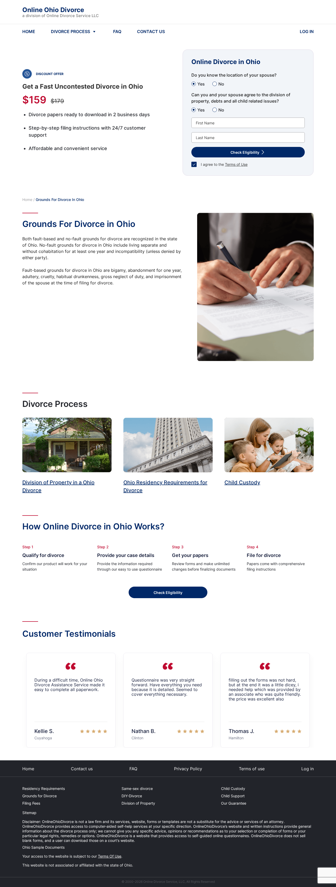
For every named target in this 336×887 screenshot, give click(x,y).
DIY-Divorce (132, 796)
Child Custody (233, 788)
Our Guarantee (233, 803)
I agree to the (224, 164)
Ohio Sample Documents (43, 847)
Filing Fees (31, 803)
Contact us (82, 768)
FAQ (117, 31)
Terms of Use (236, 164)
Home (27, 199)
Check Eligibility (168, 592)
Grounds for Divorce (39, 796)
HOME (28, 31)
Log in (307, 768)
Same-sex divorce (137, 788)
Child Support (233, 796)
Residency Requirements (43, 788)
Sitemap (29, 812)
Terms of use (252, 768)
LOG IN (307, 31)
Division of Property (138, 803)
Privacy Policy (188, 768)
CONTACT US (151, 31)
